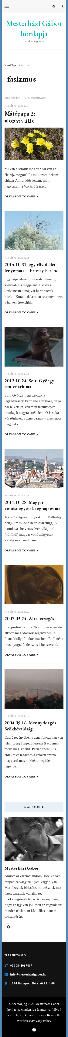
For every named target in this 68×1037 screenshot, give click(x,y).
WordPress (24, 1021)
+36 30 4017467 (21, 965)
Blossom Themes (35, 1015)
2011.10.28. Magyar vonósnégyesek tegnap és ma (32, 505)
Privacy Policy (41, 1021)
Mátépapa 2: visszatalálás (20, 117)
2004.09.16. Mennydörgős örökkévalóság (30, 725)
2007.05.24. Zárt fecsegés (29, 618)
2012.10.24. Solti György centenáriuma (29, 383)
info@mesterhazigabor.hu (28, 974)
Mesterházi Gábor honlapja (34, 28)
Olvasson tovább (20, 196)
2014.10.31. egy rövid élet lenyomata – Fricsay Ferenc (31, 267)
